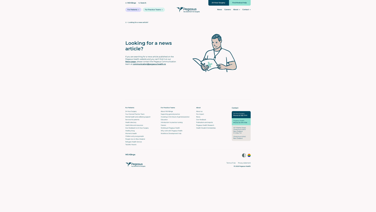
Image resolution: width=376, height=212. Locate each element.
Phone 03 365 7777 (240, 115)
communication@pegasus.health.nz (149, 64)
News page (130, 62)
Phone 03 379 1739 (240, 122)
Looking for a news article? (138, 22)
